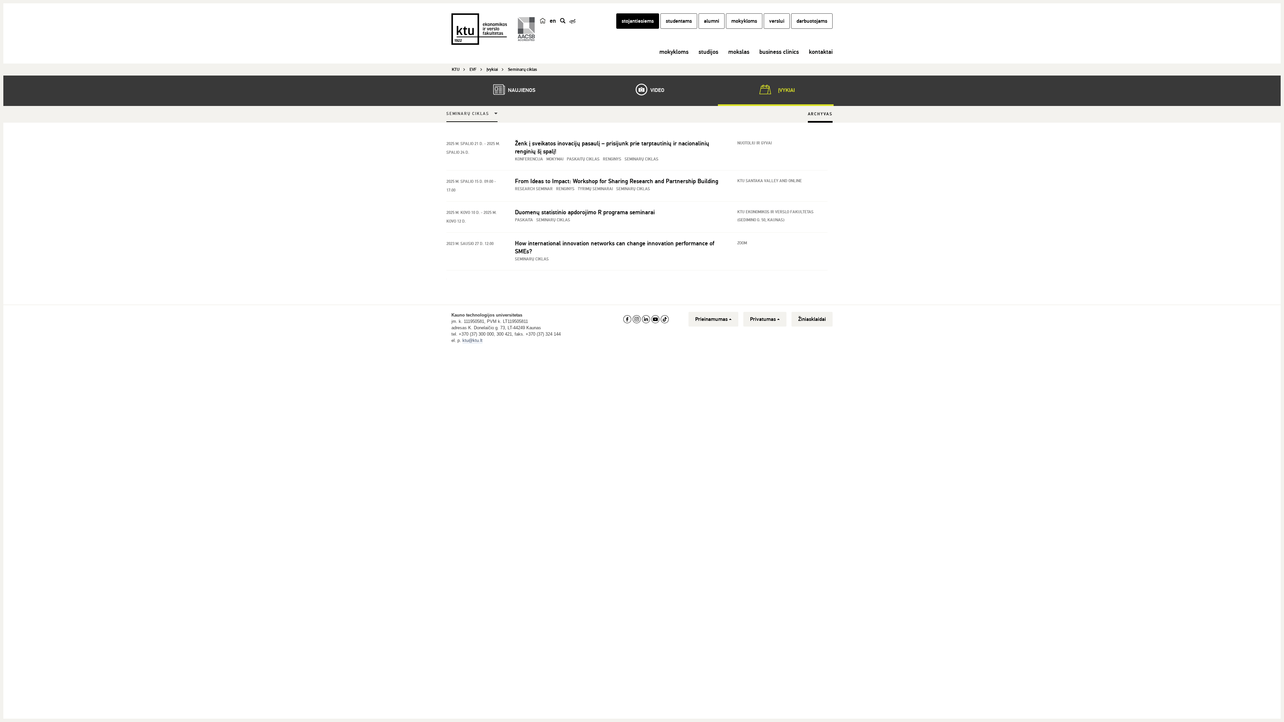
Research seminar (534, 189)
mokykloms (744, 21)
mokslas (738, 51)
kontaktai (821, 51)
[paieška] (563, 20)
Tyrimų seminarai (595, 189)
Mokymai (554, 159)
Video (656, 90)
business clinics (779, 51)
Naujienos (521, 90)
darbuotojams (811, 21)
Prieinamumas (711, 319)
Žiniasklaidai (812, 319)
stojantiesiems (638, 21)
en (553, 20)
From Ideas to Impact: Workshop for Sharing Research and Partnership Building (616, 181)
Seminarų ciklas (467, 113)
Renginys (612, 159)
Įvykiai (786, 90)
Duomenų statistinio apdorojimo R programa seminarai (585, 212)
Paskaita (524, 220)
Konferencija (529, 159)
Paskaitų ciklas (583, 159)
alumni (711, 21)
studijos (708, 51)
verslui (776, 21)
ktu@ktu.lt (472, 340)
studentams (679, 21)
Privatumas (763, 319)
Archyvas (820, 114)
